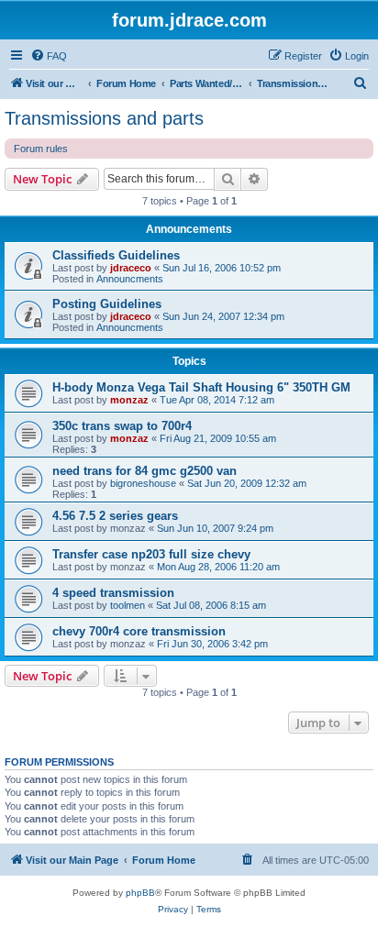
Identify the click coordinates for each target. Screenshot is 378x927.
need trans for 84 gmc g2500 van (144, 471)
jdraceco (130, 267)
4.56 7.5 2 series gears (115, 516)
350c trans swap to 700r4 (122, 426)
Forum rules (41, 148)
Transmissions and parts (104, 118)
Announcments (129, 278)
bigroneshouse (143, 483)
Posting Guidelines (106, 304)
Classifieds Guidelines (116, 255)
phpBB (140, 893)
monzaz (129, 399)
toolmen (127, 605)
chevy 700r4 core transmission (139, 631)
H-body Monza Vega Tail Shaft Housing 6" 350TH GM (201, 387)
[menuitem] (48, 56)
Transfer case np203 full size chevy (151, 554)
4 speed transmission (113, 593)
